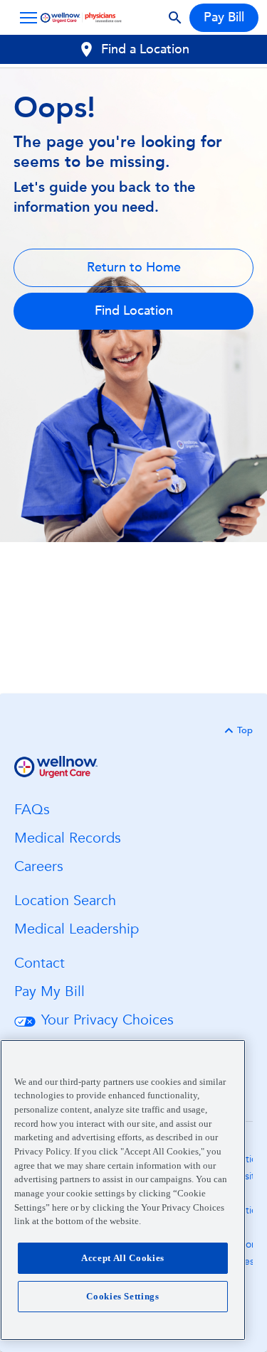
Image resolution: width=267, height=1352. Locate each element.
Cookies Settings (122, 1296)
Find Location (134, 311)
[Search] (175, 18)
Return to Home (134, 267)
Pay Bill (224, 17)
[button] (25, 18)
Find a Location (145, 49)
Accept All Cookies (122, 1258)
